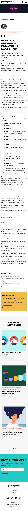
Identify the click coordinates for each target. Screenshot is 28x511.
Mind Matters (19, 428)
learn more (7, 307)
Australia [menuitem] (14, 492)
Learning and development (7, 31)
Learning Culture (15, 32)
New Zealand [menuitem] (14, 490)
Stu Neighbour (10, 19)
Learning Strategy (20, 31)
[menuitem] (8, 498)
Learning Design (5, 32)
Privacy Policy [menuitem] (14, 502)
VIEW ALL (14, 448)
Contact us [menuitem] (12, 506)
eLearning (4, 428)
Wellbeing (11, 428)
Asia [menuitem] (14, 494)
